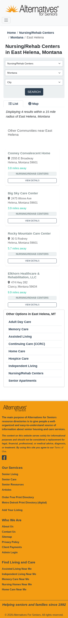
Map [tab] (35, 103)
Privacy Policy (10, 542)
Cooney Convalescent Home (29, 153)
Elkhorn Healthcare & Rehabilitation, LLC (24, 275)
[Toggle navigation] (6, 20)
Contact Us (9, 531)
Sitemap (7, 536)
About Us (7, 526)
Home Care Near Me (14, 589)
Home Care (17, 351)
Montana (16, 37)
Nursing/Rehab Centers (36, 32)
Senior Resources (13, 484)
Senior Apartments (22, 380)
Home (11, 32)
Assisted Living (20, 336)
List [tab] (15, 103)
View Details (32, 180)
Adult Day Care (20, 322)
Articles (6, 489)
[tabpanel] (34, 248)
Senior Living (10, 474)
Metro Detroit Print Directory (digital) (24, 502)
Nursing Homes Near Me (17, 584)
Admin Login (10, 552)
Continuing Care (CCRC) (27, 344)
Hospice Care (19, 358)
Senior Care (9, 479)
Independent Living (23, 366)
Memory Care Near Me (15, 579)
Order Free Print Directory (18, 497)
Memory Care (18, 329)
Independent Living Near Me (19, 574)
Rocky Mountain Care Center (29, 233)
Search (34, 92)
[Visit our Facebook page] (4, 457)
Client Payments (12, 547)
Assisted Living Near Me (17, 568)
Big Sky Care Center (23, 193)
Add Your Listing (12, 509)
